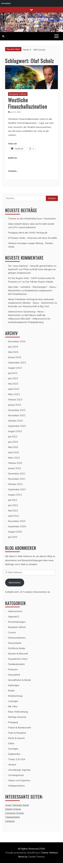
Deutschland (14, 642)
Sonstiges (13, 748)
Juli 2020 (12, 536)
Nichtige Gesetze (17, 716)
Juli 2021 (12, 499)
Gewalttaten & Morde (19, 679)
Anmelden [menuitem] (6, 3)
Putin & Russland (17, 732)
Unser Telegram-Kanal (17, 805)
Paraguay (13, 722)
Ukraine (12, 764)
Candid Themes (36, 856)
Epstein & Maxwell (18, 653)
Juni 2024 (13, 346)
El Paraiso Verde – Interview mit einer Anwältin (32, 237)
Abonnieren (14, 582)
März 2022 (14, 457)
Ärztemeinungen (16, 621)
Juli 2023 (12, 373)
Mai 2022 (13, 447)
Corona (12, 632)
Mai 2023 (13, 383)
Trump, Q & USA (16, 759)
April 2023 (13, 388)
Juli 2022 (12, 436)
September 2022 (17, 425)
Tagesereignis (12, 816)
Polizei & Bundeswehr (19, 727)
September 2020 (17, 526)
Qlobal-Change (13, 809)
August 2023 (15, 367)
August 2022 (15, 431)
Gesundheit (14, 674)
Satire (11, 743)
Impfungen (13, 685)
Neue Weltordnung (18, 711)
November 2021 (16, 478)
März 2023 (14, 394)
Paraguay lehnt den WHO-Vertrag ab (27, 232)
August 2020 (15, 531)
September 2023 (17, 362)
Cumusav (10, 821)
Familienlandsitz (16, 664)
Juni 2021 (13, 505)
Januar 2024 (14, 357)
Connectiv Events (14, 812)
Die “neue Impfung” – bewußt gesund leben (30, 265)
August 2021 (15, 494)
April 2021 (13, 515)
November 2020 (16, 521)
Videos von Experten (19, 780)
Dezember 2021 (16, 473)
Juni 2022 (13, 441)
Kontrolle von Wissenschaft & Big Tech (28, 306)
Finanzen (13, 669)
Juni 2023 (13, 378)
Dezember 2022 (16, 410)
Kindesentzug (15, 695)
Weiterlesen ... (13, 171)
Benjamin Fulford (18, 93)
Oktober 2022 (15, 420)
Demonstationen (17, 637)
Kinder (11, 690)
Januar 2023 (14, 404)
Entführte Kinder (16, 648)
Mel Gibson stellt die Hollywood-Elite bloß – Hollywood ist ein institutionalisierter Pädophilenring (29, 319)
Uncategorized (16, 775)
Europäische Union (18, 658)
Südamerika (14, 753)
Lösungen (13, 701)
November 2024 (16, 341)
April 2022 (13, 452)
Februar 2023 (15, 399)
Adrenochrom (15, 611)
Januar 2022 (14, 468)
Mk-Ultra (12, 706)
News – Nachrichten (31, 19)
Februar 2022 (15, 462)
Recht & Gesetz (16, 738)
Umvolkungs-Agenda (19, 769)
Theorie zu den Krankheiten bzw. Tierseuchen (32, 218)
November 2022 (16, 415)
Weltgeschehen (16, 785)
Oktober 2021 (15, 484)
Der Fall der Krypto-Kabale (39, 281)
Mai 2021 (13, 510)
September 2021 (17, 489)
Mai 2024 (13, 351)
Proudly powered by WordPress (22, 852)
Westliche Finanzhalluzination (27, 103)
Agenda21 (13, 616)
